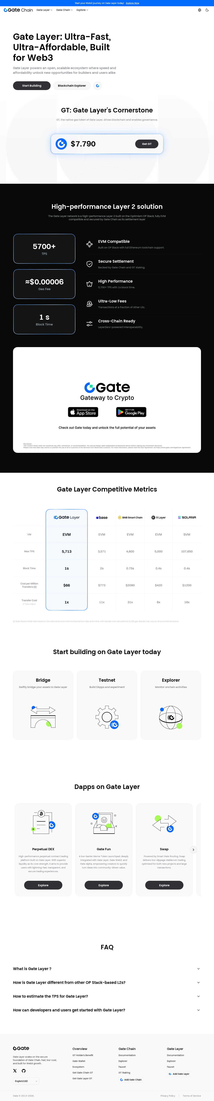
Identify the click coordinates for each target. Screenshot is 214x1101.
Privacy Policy (168, 1095)
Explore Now (132, 3)
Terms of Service (192, 1095)
